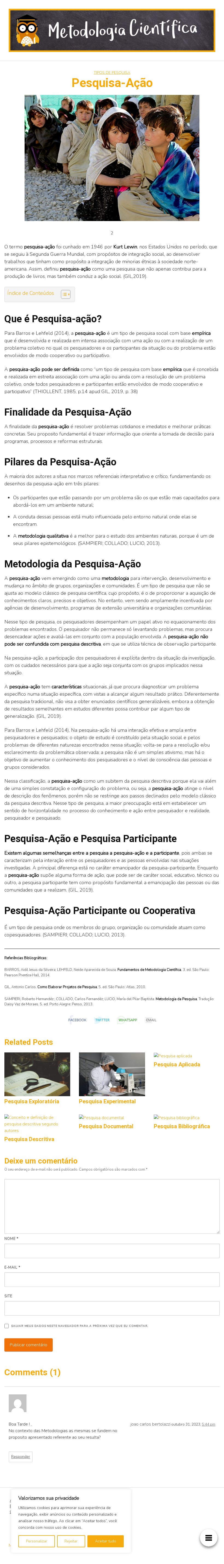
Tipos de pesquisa (112, 72)
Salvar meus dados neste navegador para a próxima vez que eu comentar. (79, 1326)
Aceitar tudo (105, 1541)
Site (8, 1296)
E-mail (12, 1267)
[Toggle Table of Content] (63, 294)
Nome (11, 1238)
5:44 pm (208, 1424)
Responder (20, 1456)
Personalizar (36, 1541)
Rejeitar (71, 1541)
